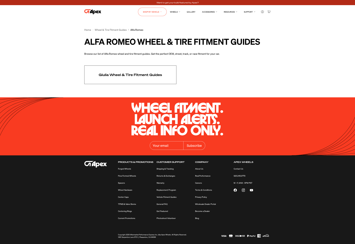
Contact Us (238, 168)
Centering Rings (125, 211)
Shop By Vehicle (151, 12)
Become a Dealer (202, 211)
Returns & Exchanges (166, 175)
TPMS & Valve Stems (127, 204)
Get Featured (162, 211)
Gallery (191, 12)
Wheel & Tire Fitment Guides (111, 29)
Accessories (208, 12)
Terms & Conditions (203, 190)
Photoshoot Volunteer (166, 218)
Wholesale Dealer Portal (205, 204)
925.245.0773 (239, 175)
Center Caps (123, 197)
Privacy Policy (201, 197)
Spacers (121, 183)
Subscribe (194, 145)
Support (248, 12)
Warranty (160, 183)
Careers (198, 183)
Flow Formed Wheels (127, 175)
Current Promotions (126, 218)
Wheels (174, 12)
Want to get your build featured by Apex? (178, 2)
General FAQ (162, 204)
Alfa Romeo (136, 29)
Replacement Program (166, 190)
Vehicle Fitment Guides (167, 197)
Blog (197, 218)
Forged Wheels (124, 168)
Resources (229, 12)
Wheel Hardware (125, 190)
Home (87, 29)
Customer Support (171, 162)
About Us (199, 168)
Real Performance (203, 175)
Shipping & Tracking (165, 168)
